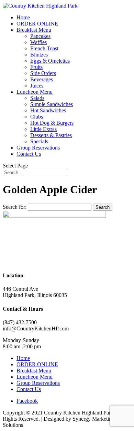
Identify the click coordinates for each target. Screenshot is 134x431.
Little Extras (43, 129)
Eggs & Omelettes (50, 61)
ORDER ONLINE (37, 24)
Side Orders (43, 73)
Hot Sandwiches (48, 110)
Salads (37, 98)
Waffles (38, 42)
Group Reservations (38, 148)
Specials (39, 141)
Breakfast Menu (33, 30)
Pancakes (40, 36)
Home (23, 17)
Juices (36, 86)
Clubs (36, 117)
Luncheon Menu (34, 92)
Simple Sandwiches (51, 104)
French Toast (44, 48)
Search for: (14, 207)
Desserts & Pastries (51, 135)
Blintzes (39, 55)
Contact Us (28, 154)
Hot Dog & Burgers (52, 123)
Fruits (36, 67)
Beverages (41, 79)
